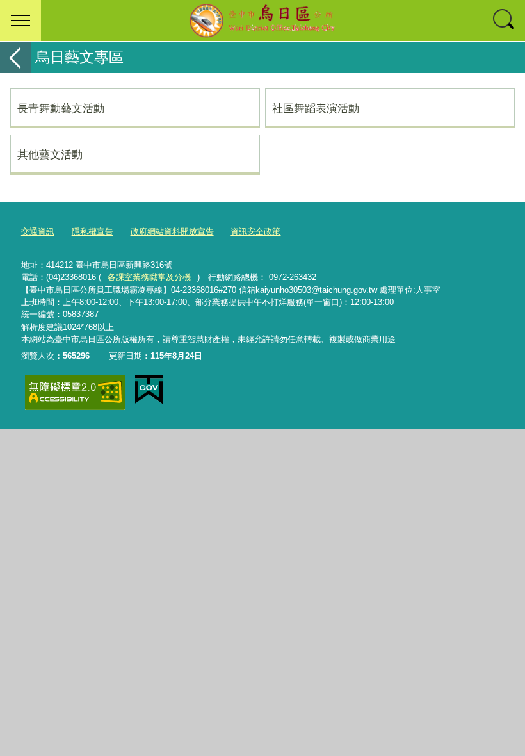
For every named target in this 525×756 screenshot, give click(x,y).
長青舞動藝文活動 (60, 108)
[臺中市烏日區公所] (262, 20)
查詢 (504, 20)
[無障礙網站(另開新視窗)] (75, 392)
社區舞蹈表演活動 (315, 108)
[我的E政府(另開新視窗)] (149, 389)
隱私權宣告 (92, 231)
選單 (20, 20)
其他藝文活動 (50, 154)
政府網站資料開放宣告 (172, 231)
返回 (15, 57)
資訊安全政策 (255, 231)
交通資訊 (37, 231)
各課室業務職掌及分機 (149, 277)
